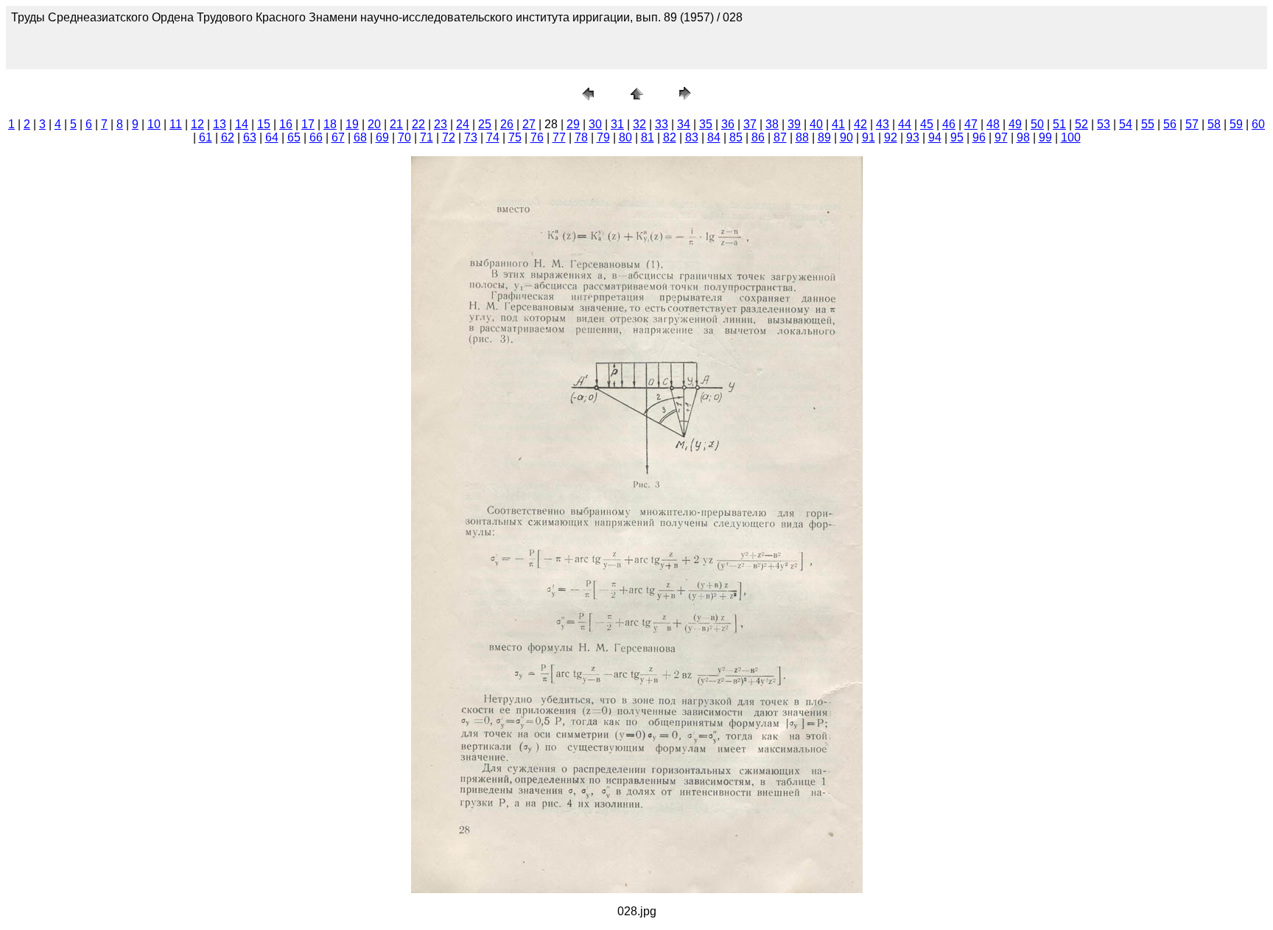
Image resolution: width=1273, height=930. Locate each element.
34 (683, 124)
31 (617, 124)
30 (595, 124)
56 (1169, 124)
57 (1192, 124)
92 (890, 137)
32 (639, 124)
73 (470, 137)
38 (772, 124)
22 (418, 124)
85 (736, 137)
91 (868, 137)
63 (249, 137)
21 (396, 124)
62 (227, 137)
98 (1023, 137)
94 (934, 137)
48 (993, 124)
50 (1037, 124)
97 (1001, 137)
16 (285, 124)
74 (492, 137)
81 (647, 137)
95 (957, 137)
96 (979, 137)
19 (352, 124)
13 (219, 124)
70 (404, 137)
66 (316, 137)
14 (241, 124)
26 (506, 124)
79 (603, 137)
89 (824, 137)
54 (1125, 124)
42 (860, 124)
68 (360, 137)
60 (1258, 124)
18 (330, 124)
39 (794, 124)
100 (1071, 137)
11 (175, 124)
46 (948, 124)
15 (263, 124)
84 (713, 137)
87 (780, 137)
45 (926, 124)
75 (515, 137)
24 (462, 124)
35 (705, 124)
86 (758, 137)
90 (846, 137)
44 (904, 124)
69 (382, 137)
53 (1103, 124)
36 (727, 124)
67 (338, 137)
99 (1045, 137)
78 (581, 137)
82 (669, 137)
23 (440, 124)
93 (912, 137)
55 (1147, 124)
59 (1236, 124)
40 (816, 124)
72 (448, 137)
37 (750, 124)
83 (691, 137)
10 (154, 124)
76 (537, 137)
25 (484, 124)
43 (882, 124)
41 (838, 124)
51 (1059, 124)
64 (271, 137)
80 (625, 137)
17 (308, 124)
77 (559, 137)
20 (374, 124)
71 (426, 137)
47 (971, 124)
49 (1015, 124)
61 (205, 137)
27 (529, 124)
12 (197, 124)
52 (1081, 124)
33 (661, 124)
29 (573, 124)
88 (802, 137)
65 (294, 137)
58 (1214, 124)
